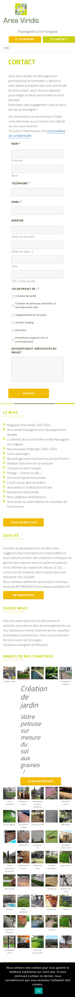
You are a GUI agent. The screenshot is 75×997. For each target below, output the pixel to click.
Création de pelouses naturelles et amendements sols (35, 305)
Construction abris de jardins (26, 482)
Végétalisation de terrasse (30, 315)
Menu (7, 48)
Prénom (17, 160)
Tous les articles (23, 522)
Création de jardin (25, 296)
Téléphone (20, 183)
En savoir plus (23, 595)
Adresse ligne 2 (22, 251)
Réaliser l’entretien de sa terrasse (30, 463)
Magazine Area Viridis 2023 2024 (28, 425)
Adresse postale (23, 236)
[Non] (70, 980)
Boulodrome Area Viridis (23, 492)
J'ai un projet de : (25, 289)
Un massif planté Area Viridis (26, 477)
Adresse (17, 220)
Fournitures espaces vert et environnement (31, 339)
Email (16, 202)
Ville (15, 266)
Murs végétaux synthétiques (26, 497)
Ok (38, 990)
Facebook (9, 644)
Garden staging (24, 322)
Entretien (20, 330)
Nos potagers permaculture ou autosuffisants (38, 458)
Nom (15, 144)
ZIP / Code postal (23, 281)
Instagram (24, 644)
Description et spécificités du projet (33, 350)
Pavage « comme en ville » (24, 473)
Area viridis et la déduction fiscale (29, 487)
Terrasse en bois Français (24, 468)
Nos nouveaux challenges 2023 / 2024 (32, 449)
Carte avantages (18, 453)
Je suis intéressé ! (41, 781)
